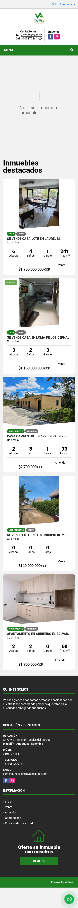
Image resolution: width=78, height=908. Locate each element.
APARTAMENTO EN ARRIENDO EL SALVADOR (39, 634)
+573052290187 (31, 35)
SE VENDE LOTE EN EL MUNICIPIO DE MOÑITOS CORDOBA (39, 535)
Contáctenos (13, 817)
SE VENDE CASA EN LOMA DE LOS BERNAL (38, 337)
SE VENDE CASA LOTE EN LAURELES (33, 238)
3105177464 (29, 38)
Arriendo (10, 812)
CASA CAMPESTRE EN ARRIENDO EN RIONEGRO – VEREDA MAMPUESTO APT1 (39, 436)
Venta (8, 807)
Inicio (8, 801)
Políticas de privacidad (19, 823)
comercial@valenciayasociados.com (25, 773)
